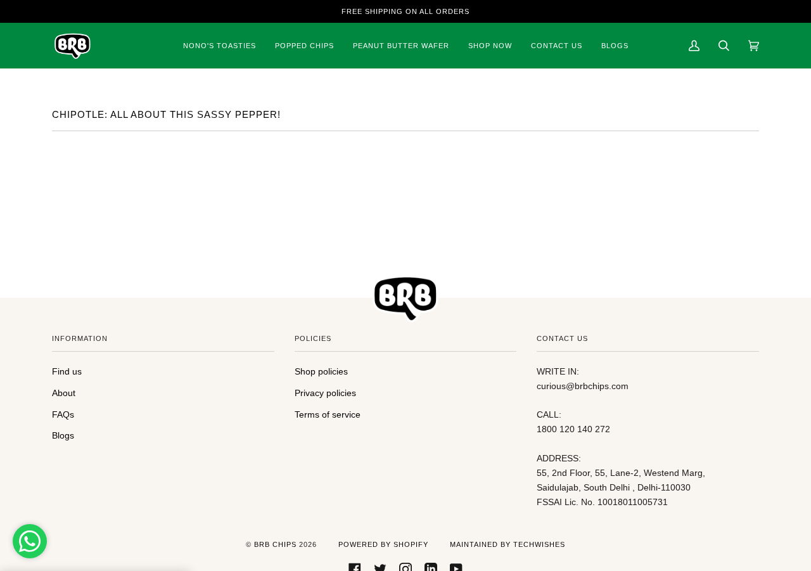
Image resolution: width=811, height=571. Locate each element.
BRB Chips (275, 544)
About (63, 393)
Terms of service (328, 414)
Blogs (63, 435)
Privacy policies (325, 393)
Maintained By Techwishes (507, 544)
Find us (67, 371)
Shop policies (321, 371)
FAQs (63, 414)
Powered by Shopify (383, 544)
